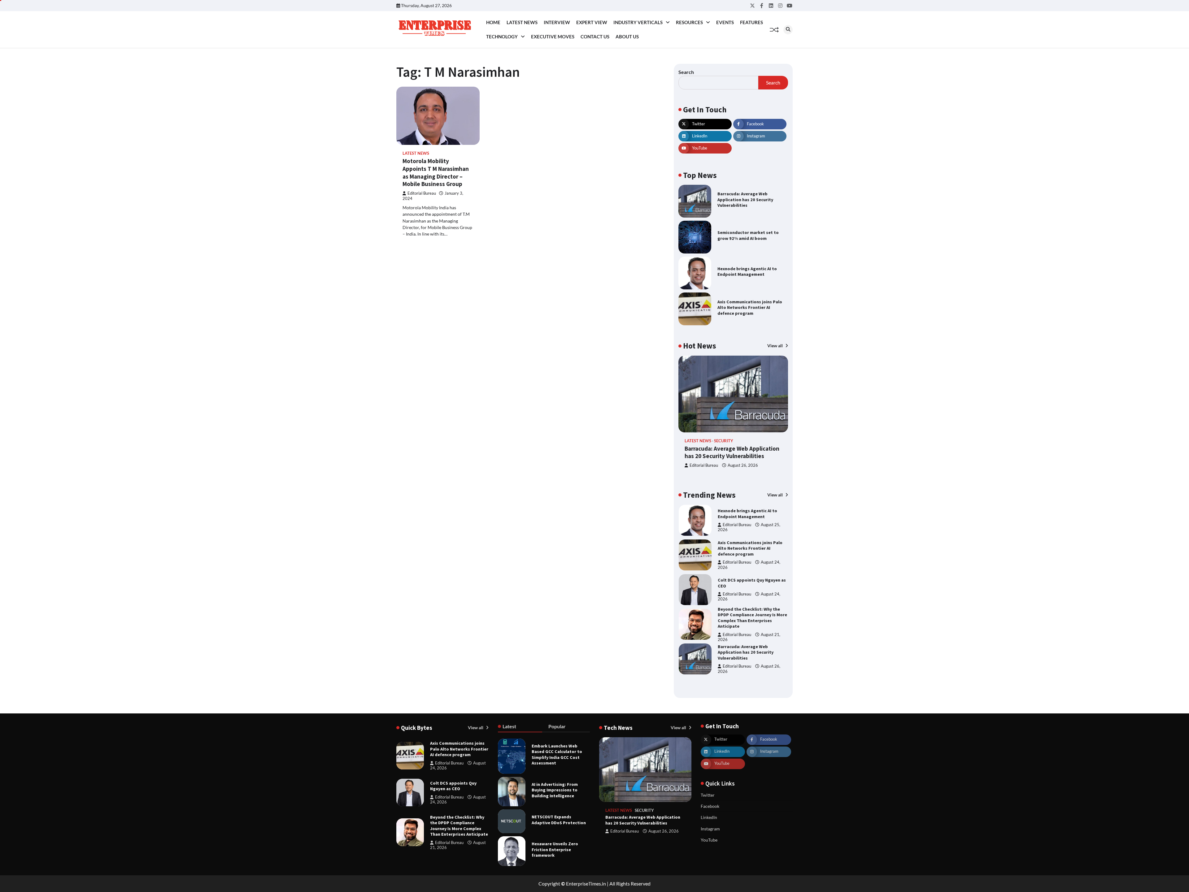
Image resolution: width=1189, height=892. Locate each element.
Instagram (710, 828)
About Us (627, 36)
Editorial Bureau (421, 193)
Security (723, 441)
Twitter (708, 795)
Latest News (522, 22)
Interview (557, 22)
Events (725, 22)
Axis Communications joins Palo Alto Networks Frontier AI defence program (749, 307)
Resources (689, 22)
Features (751, 22)
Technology (502, 36)
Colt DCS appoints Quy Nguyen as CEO (453, 786)
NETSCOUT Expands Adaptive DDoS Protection (559, 819)
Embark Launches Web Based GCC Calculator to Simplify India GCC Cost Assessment (557, 754)
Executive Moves (552, 36)
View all (775, 345)
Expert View (591, 22)
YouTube (709, 839)
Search (686, 72)
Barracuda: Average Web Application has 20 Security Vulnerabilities (745, 199)
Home (493, 22)
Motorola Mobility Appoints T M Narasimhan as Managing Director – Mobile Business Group (436, 172)
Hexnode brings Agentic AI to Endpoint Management (747, 271)
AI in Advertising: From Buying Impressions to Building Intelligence (555, 790)
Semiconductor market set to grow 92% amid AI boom (748, 235)
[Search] (788, 29)
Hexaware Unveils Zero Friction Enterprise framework (555, 849)
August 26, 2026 (743, 465)
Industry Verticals (638, 22)
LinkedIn (709, 817)
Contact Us (595, 36)
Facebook (710, 806)
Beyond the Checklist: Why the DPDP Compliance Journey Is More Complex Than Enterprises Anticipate (752, 583)
